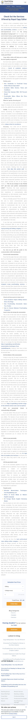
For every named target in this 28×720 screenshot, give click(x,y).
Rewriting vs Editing (19, 694)
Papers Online (4, 698)
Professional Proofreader (20, 698)
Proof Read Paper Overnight (18, 701)
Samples (13, 615)
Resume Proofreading (19, 704)
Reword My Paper (5, 694)
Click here (14, 629)
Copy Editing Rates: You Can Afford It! (14, 639)
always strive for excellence (13, 124)
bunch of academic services (17, 68)
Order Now (14, 604)
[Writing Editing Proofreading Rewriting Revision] (14, 586)
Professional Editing (19, 696)
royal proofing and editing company (11, 228)
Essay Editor (4, 696)
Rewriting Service (5, 691)
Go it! (14, 717)
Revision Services (18, 691)
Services (13, 617)
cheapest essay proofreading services (13, 284)
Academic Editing (5, 704)
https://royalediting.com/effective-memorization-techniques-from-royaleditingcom (10, 346)
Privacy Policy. (13, 713)
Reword (3, 700)
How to (13, 613)
